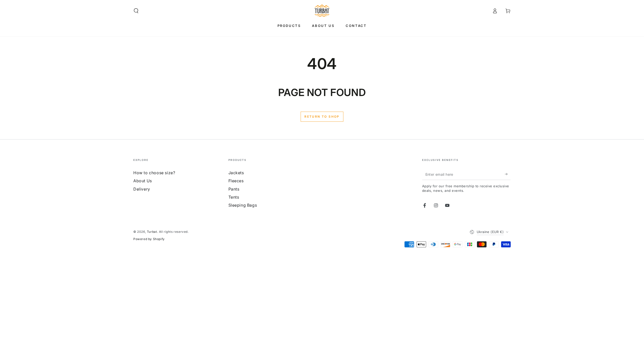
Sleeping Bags (242, 205)
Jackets (236, 172)
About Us (142, 180)
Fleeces (236, 180)
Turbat (152, 232)
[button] (136, 10)
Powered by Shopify (149, 239)
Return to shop (322, 116)
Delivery (141, 189)
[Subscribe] (508, 174)
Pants (233, 189)
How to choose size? (154, 172)
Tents (233, 197)
